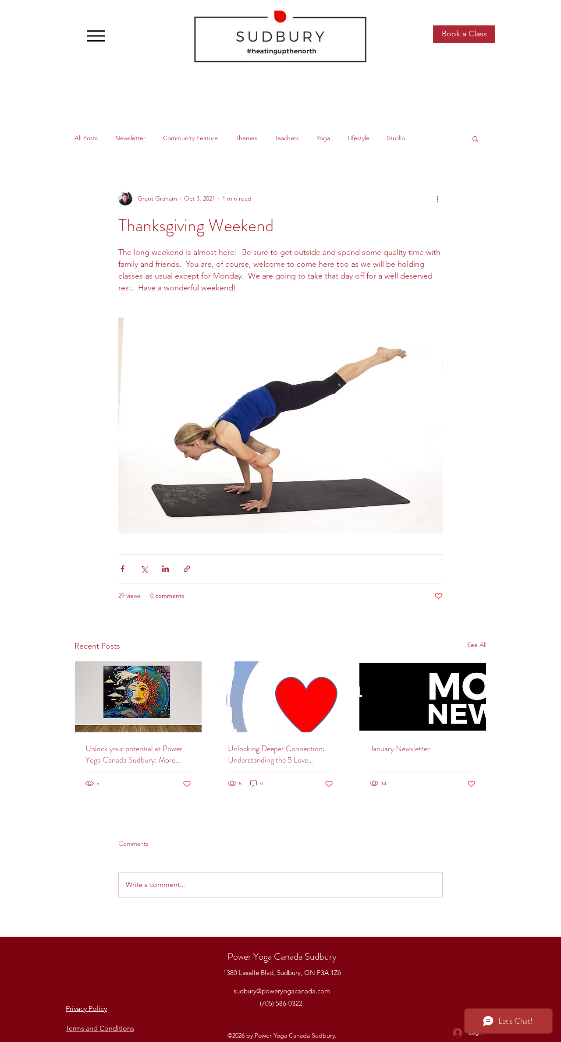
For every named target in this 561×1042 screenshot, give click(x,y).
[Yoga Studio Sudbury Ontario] (138, 696)
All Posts (86, 138)
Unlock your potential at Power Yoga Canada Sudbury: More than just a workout (133, 754)
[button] (475, 138)
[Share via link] (187, 569)
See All (476, 645)
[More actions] (437, 198)
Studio (396, 138)
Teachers (287, 138)
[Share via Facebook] (122, 569)
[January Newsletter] (422, 696)
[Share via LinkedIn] (165, 569)
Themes (246, 138)
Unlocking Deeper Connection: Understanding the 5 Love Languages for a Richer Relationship (276, 754)
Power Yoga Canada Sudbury (282, 956)
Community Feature (190, 138)
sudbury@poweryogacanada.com (282, 991)
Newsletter (130, 138)
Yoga (323, 138)
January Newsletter (400, 748)
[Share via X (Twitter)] (144, 569)
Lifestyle (358, 138)
